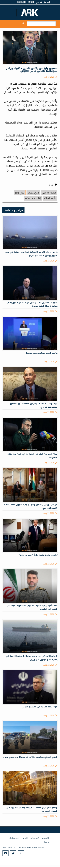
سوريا (46, 842)
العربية (47, 2)
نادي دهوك (33, 192)
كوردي (39, 2)
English (21, 2)
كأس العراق (50, 198)
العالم (25, 838)
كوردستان (34, 838)
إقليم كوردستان (33, 198)
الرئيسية (45, 838)
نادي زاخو (19, 192)
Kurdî (31, 2)
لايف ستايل (15, 838)
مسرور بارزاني (49, 192)
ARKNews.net (30, 12)
